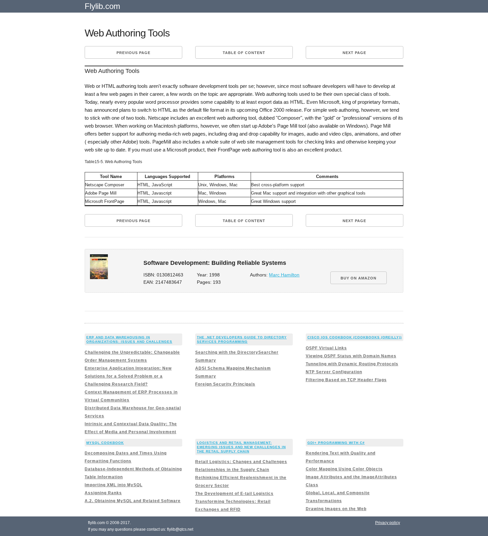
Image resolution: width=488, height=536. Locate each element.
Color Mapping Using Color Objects (344, 469)
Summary (205, 360)
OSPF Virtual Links (326, 348)
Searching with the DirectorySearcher (237, 352)
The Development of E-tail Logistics (234, 493)
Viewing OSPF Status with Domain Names (351, 356)
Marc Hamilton (284, 274)
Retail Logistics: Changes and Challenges (241, 461)
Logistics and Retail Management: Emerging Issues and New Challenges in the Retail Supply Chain (241, 447)
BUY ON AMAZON (358, 278)
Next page (354, 53)
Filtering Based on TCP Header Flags (346, 380)
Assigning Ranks (103, 493)
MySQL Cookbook (105, 443)
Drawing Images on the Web (336, 508)
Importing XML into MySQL (113, 485)
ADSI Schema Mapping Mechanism (233, 368)
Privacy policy (387, 522)
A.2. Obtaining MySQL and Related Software (133, 501)
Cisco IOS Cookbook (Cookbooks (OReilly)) (354, 337)
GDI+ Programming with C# (336, 443)
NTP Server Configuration (334, 372)
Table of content (244, 53)
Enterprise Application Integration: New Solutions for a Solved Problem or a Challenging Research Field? (128, 376)
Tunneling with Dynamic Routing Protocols (352, 364)
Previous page (133, 53)
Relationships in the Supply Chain (232, 469)
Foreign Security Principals (225, 384)
